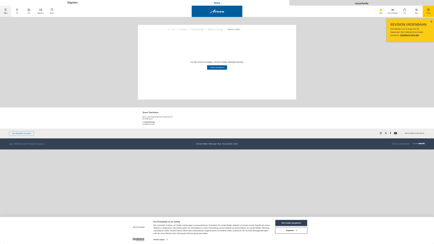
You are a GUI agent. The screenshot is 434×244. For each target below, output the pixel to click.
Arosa (217, 2)
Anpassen (290, 230)
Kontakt (199, 144)
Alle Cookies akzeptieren (291, 223)
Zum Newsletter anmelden (21, 133)
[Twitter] (386, 134)
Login (11, 144)
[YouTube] (395, 134)
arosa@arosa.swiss (148, 124)
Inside (236, 144)
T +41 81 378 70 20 (148, 122)
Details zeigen (159, 239)
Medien (205, 144)
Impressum (40, 144)
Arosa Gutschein (227, 144)
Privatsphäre (32, 144)
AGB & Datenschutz (20, 144)
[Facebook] (390, 134)
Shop (219, 144)
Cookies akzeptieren (217, 67)
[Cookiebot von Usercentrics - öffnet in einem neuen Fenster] (138, 239)
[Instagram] (381, 134)
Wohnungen (213, 144)
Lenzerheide (361, 3)
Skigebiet (72, 2)
